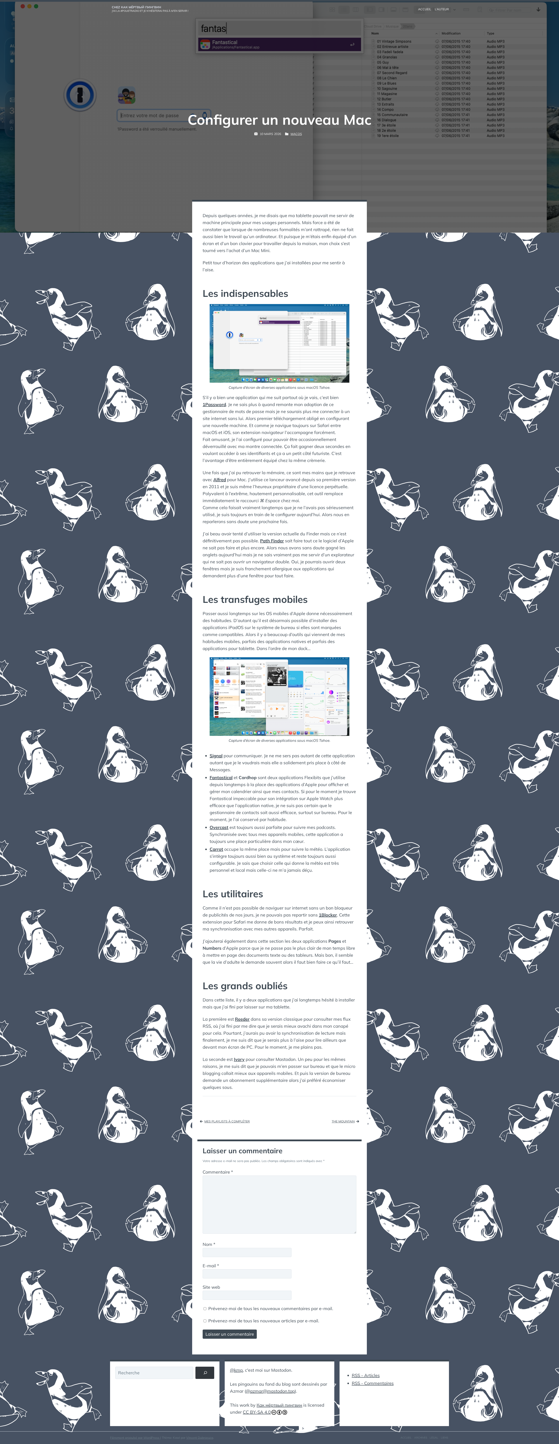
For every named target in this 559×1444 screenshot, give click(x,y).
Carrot (216, 849)
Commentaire (218, 1172)
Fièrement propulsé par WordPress (135, 1438)
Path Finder (272, 540)
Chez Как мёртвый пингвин (136, 7)
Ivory (239, 1059)
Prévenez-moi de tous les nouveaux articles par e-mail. (263, 1320)
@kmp (236, 1370)
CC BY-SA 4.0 (257, 1412)
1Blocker (328, 915)
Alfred (219, 479)
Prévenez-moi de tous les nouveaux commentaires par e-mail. (270, 1308)
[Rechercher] (204, 1373)
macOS (296, 134)
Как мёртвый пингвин (279, 1405)
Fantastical (221, 777)
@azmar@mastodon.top (270, 1391)
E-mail (211, 1265)
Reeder (242, 1019)
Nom (209, 1244)
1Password (214, 404)
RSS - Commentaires (373, 1383)
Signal (216, 755)
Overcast (219, 827)
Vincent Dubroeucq (199, 1438)
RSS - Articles (366, 1375)
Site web (211, 1287)
